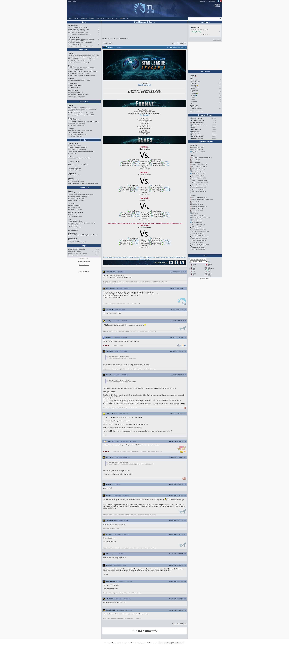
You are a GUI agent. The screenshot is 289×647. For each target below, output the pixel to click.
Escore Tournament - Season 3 (76, 125)
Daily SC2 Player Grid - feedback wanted (79, 61)
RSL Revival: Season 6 (198, 171)
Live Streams (205, 71)
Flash (194, 273)
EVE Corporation (72, 153)
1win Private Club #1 (197, 242)
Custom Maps (72, 83)
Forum (76, 18)
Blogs (84, 245)
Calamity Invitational (197, 222)
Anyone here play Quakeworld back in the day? (81, 151)
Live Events (205, 22)
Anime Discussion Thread (75, 216)
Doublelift (193, 83)
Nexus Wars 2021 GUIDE (75, 85)
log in (140, 631)
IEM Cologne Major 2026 (199, 191)
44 (98, 32)
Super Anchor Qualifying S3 (199, 164)
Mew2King (194, 101)
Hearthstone (72, 173)
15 (98, 30)
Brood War (83, 102)
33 (98, 39)
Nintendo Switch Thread (74, 145)
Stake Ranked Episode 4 (199, 240)
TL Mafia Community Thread (76, 181)
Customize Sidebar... (83, 258)
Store (116, 18)
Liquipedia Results (205, 141)
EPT (123, 18)
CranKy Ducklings (197, 32)
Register (75, 1)
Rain (137, 240)
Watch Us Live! (144, 85)
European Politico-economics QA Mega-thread (80, 194)
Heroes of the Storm (74, 168)
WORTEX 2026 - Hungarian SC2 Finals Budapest (81, 75)
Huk (138, 161)
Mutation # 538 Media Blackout (76, 98)
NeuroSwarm (194, 80)
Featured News (73, 25)
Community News (73, 37)
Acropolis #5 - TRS (197, 204)
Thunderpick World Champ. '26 (200, 235)
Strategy (71, 78)
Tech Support (72, 233)
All (185, 43)
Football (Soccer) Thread (75, 221)
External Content (73, 90)
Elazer (210, 269)
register (148, 631)
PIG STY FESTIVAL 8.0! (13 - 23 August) (79, 73)
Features (109, 18)
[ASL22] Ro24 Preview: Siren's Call (77, 27)
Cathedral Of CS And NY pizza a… (77, 253)
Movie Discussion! (73, 214)
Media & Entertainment (75, 212)
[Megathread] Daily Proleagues (76, 123)
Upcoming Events (205, 115)
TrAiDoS (97, 249)
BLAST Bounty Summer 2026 (200, 182)
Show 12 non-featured (196, 111)
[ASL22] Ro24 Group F (74, 119)
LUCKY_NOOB (95, 251)
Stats (194, 269)
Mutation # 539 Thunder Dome (76, 96)
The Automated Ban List (74, 240)
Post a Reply (108, 43)
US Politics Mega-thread (74, 192)
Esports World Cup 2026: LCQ (200, 180)
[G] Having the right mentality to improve (79, 80)
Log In (69, 1)
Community (84, 187)
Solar (194, 268)
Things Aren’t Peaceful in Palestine (77, 196)
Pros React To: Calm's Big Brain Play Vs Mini (80, 113)
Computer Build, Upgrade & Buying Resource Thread (82, 235)
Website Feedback (84, 261)
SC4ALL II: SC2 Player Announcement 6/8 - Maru (81, 59)
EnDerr (193, 76)
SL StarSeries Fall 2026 (198, 247)
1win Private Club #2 (197, 233)
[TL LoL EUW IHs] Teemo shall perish (78, 163)
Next (181, 43)
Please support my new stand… (77, 255)
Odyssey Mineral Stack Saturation (77, 134)
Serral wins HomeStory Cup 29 (76, 30)
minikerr (193, 88)
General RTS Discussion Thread (77, 149)
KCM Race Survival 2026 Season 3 (202, 157)
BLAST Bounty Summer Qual (200, 184)
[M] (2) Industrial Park (74, 87)
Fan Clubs (71, 204)
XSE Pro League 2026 (198, 189)
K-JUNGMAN (196, 160)
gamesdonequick (197, 108)
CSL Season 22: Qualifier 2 (199, 166)
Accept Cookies (165, 643)
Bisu (209, 271)
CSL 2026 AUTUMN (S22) (199, 197)
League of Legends (74, 161)
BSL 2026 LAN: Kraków (198, 169)
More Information (177, 643)
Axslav (167, 240)
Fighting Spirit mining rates (75, 136)
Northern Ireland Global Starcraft (77, 241)
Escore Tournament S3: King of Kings (202, 199)
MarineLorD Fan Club (74, 205)
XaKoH (193, 95)
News (84, 22)
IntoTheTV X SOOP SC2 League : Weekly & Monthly (82, 71)
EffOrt (194, 274)
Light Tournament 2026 (198, 151)
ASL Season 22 (196, 162)
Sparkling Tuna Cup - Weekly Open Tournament (81, 67)
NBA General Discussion (75, 227)
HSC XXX (195, 213)
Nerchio (210, 264)
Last (194, 275)
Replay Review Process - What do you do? (80, 130)
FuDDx (97, 253)
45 (98, 44)
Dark (194, 267)
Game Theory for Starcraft (75, 132)
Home (69, 18)
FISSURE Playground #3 (199, 249)
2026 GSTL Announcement (75, 69)
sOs (209, 265)
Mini (209, 274)
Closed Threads (84, 265)
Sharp (209, 275)
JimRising (193, 85)
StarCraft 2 (83, 50)
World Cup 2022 (73, 230)
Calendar (84, 18)
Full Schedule (144, 115)
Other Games (83, 140)
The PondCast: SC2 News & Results (78, 94)
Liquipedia (212, 1)
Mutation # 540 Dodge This (75, 92)
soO (209, 267)
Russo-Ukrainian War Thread (76, 200)
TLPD (205, 256)
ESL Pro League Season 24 (199, 238)
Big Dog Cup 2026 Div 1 (198, 173)
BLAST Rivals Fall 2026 (198, 224)
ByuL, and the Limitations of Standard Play (79, 34)
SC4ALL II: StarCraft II (198, 215)
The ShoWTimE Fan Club (75, 209)
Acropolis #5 (195, 202)
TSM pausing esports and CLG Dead (78, 165)
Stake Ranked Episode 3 (199, 187)
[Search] (220, 18)
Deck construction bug (74, 175)
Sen (137, 187)
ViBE (192, 103)
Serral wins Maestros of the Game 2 (78, 32)
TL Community (72, 238)
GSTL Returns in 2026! (74, 44)
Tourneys (71, 66)
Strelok (166, 187)
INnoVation (211, 268)
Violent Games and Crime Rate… (77, 249)
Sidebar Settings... (205, 278)
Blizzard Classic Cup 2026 (199, 206)
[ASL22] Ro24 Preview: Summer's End (78, 29)
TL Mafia (70, 178)
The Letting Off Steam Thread (76, 198)
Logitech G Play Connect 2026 (200, 245)
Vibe (166, 161)
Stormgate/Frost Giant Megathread (77, 147)
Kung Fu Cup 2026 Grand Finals (201, 217)
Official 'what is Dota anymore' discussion (79, 158)
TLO (167, 213)
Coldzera (193, 93)
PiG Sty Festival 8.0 (197, 149)
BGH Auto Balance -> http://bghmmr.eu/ (79, 107)
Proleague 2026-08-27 (198, 147)
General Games (73, 143)
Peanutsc (97, 255)
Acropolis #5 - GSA (197, 208)
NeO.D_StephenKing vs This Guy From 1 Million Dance (83, 183)
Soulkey (210, 273)
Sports (70, 219)
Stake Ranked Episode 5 (199, 229)
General (70, 53)
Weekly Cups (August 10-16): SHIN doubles (80, 42)
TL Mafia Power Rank (74, 179)
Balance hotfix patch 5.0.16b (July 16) (78, 62)
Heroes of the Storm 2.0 (74, 170)
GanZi (138, 213)
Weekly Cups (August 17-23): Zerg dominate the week (81, 41)
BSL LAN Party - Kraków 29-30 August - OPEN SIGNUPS (83, 121)
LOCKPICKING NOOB (74, 251)
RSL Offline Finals (197, 220)
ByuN (194, 264)
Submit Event (217, 40)
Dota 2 (70, 156)
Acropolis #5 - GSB (197, 211)
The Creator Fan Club (74, 207)
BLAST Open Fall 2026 (198, 175)
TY (193, 265)
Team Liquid (202, 1)
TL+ (128, 18)
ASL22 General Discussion (75, 111)
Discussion (206, 34)
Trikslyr (193, 99)
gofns (192, 91)
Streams (91, 18)
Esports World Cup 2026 (199, 178)
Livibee (193, 97)
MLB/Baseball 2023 (73, 225)
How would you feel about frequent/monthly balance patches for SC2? (83, 55)
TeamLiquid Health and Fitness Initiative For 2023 (81, 223)
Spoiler (144, 169)
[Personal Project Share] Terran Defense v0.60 (81, 114)
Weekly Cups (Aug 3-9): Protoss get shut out (80, 46)
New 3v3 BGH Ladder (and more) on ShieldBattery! (81, 39)
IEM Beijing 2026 (196, 226)
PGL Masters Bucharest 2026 (200, 231)
